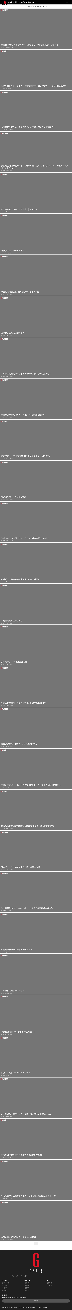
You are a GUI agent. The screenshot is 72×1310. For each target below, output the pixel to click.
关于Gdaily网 (5, 1283)
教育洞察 (24, 2)
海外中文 (17, 2)
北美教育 (11, 2)
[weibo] (17, 1276)
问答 (33, 2)
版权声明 (4, 1288)
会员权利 (49, 1285)
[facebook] (21, 1276)
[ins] (25, 1276)
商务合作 (4, 1290)
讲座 (29, 2)
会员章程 (49, 1283)
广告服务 (4, 1285)
